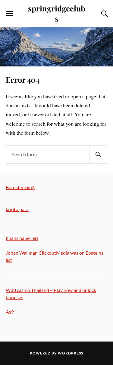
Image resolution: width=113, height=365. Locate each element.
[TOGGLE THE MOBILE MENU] (9, 14)
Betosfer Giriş (20, 187)
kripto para (17, 209)
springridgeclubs (56, 13)
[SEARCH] (98, 154)
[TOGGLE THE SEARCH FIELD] (103, 14)
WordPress (70, 353)
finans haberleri (22, 238)
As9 (10, 311)
